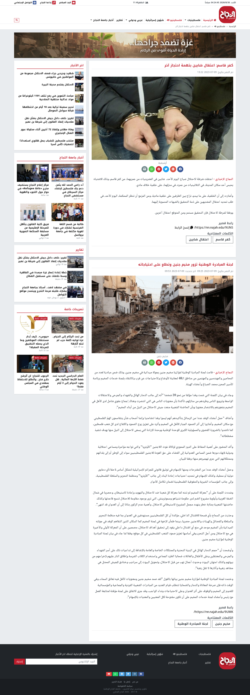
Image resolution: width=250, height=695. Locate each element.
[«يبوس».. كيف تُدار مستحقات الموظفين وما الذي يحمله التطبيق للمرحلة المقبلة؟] (33, 325)
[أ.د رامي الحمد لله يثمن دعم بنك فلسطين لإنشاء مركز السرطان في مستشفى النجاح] (68, 173)
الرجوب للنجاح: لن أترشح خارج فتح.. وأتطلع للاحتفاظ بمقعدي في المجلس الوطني (33, 381)
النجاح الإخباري (227, 14)
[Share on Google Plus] (173, 169)
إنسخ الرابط (182, 227)
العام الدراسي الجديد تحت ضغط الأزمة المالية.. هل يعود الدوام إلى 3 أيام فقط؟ (68, 381)
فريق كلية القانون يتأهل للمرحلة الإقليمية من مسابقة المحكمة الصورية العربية (34, 229)
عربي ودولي (135, 20)
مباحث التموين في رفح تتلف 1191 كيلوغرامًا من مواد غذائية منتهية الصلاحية (46, 97)
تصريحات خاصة (74, 309)
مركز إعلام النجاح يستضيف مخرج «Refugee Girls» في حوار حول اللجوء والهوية (33, 188)
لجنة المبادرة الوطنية (193, 624)
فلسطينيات (193, 20)
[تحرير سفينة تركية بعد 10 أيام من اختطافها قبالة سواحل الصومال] (79, 109)
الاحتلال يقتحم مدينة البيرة (58, 84)
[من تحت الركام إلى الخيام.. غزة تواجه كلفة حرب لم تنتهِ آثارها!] (68, 325)
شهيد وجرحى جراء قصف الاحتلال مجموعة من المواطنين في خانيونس (47, 75)
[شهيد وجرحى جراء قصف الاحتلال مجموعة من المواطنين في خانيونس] (79, 75)
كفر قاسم (223, 239)
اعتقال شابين (199, 239)
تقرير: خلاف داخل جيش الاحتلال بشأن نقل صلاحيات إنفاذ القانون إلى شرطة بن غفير (49, 120)
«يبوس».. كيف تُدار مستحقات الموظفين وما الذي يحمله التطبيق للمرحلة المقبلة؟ (34, 342)
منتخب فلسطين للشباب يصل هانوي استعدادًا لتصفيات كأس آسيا (47, 142)
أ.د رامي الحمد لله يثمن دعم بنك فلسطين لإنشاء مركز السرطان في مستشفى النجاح (69, 190)
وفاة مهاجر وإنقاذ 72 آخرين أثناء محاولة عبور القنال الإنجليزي (47, 131)
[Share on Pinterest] (159, 169)
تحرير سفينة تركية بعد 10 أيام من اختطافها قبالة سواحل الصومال (48, 108)
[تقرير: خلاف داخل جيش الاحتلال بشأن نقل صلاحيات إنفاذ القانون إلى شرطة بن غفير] (79, 120)
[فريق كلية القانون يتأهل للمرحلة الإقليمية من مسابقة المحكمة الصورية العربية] (33, 212)
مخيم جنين (222, 624)
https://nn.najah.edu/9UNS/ (213, 227)
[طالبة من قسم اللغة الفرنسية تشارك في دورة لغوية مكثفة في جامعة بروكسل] (68, 212)
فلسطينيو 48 (174, 20)
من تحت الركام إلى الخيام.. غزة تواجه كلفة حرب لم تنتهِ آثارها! (68, 340)
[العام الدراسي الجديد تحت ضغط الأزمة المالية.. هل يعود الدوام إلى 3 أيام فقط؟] (68, 364)
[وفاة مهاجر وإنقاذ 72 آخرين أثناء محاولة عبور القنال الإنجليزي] (79, 132)
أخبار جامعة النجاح (102, 20)
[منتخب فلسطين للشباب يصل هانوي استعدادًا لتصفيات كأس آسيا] (79, 143)
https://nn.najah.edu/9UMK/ (213, 612)
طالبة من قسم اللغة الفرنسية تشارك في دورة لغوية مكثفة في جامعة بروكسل (68, 229)
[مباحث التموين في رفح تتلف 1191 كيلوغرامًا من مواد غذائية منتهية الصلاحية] (79, 98)
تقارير (119, 20)
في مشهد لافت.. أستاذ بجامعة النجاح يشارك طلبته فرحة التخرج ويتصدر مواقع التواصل (43, 291)
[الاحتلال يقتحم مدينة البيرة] (79, 87)
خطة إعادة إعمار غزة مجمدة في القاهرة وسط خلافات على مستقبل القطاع (43, 274)
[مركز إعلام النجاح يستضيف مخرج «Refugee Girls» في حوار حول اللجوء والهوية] (33, 173)
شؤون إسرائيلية (155, 20)
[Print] (144, 169)
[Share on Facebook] (180, 169)
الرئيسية (232, 26)
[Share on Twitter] (166, 169)
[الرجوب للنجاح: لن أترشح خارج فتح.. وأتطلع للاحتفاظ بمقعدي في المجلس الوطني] (33, 364)
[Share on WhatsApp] (152, 169)
